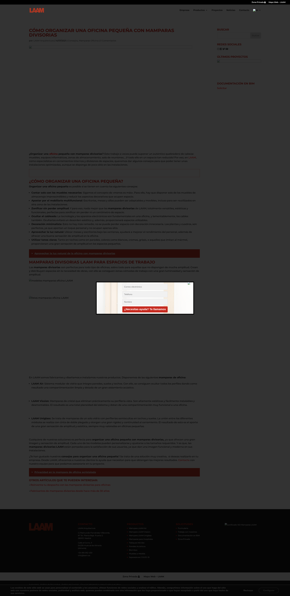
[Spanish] (257, 12)
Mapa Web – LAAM (277, 2)
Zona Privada (258, 2)
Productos (199, 10)
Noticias (230, 10)
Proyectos (217, 10)
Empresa (184, 10)
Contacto (244, 10)
